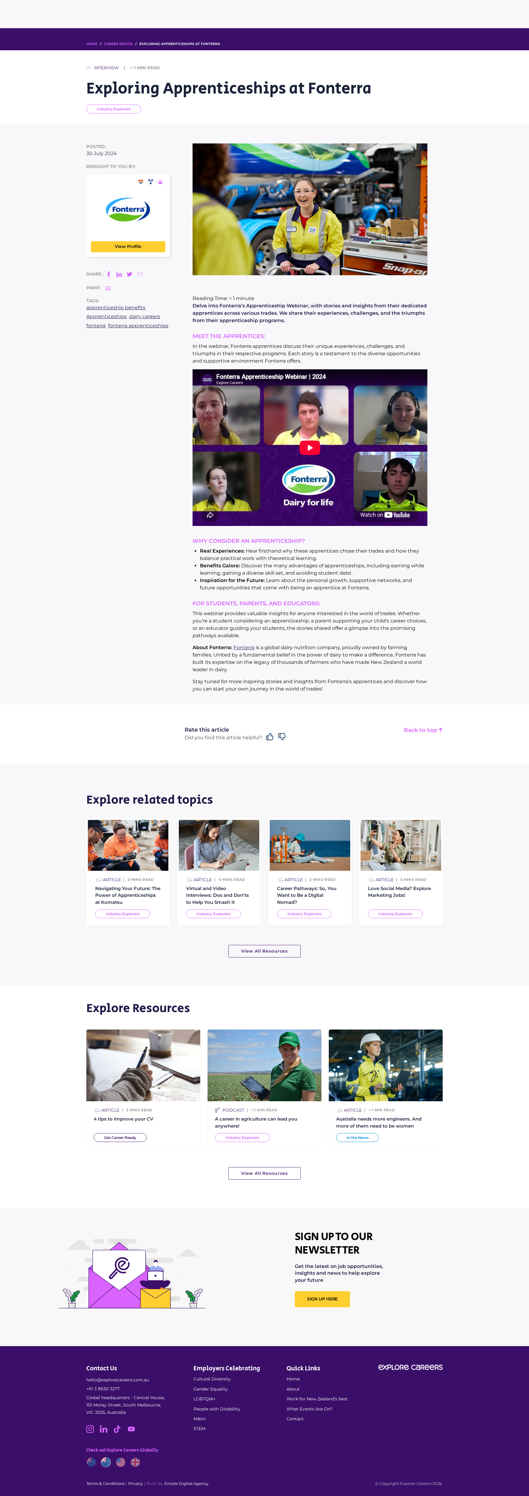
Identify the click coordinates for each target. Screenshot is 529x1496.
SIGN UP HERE (322, 1299)
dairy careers (144, 316)
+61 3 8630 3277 (103, 1388)
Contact (295, 1419)
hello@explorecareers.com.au (117, 1380)
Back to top (421, 730)
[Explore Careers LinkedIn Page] (106, 1431)
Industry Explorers (114, 109)
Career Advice (118, 44)
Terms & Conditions (105, 1483)
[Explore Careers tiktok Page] (120, 1431)
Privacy (135, 1483)
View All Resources (264, 951)
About (293, 1389)
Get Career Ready (120, 1137)
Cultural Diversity (212, 1379)
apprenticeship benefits (115, 307)
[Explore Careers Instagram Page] (93, 1431)
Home (293, 1379)
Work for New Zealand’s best (317, 1399)
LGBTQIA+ (204, 1399)
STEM (199, 1428)
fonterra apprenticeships (138, 326)
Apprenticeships (106, 316)
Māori (199, 1419)
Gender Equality (210, 1389)
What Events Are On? (309, 1409)
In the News (358, 1137)
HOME (91, 44)
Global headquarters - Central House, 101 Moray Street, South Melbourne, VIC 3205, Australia (125, 1405)
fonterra (96, 326)
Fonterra (244, 647)
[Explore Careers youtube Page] (134, 1431)
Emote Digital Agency (186, 1483)
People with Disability (216, 1409)
